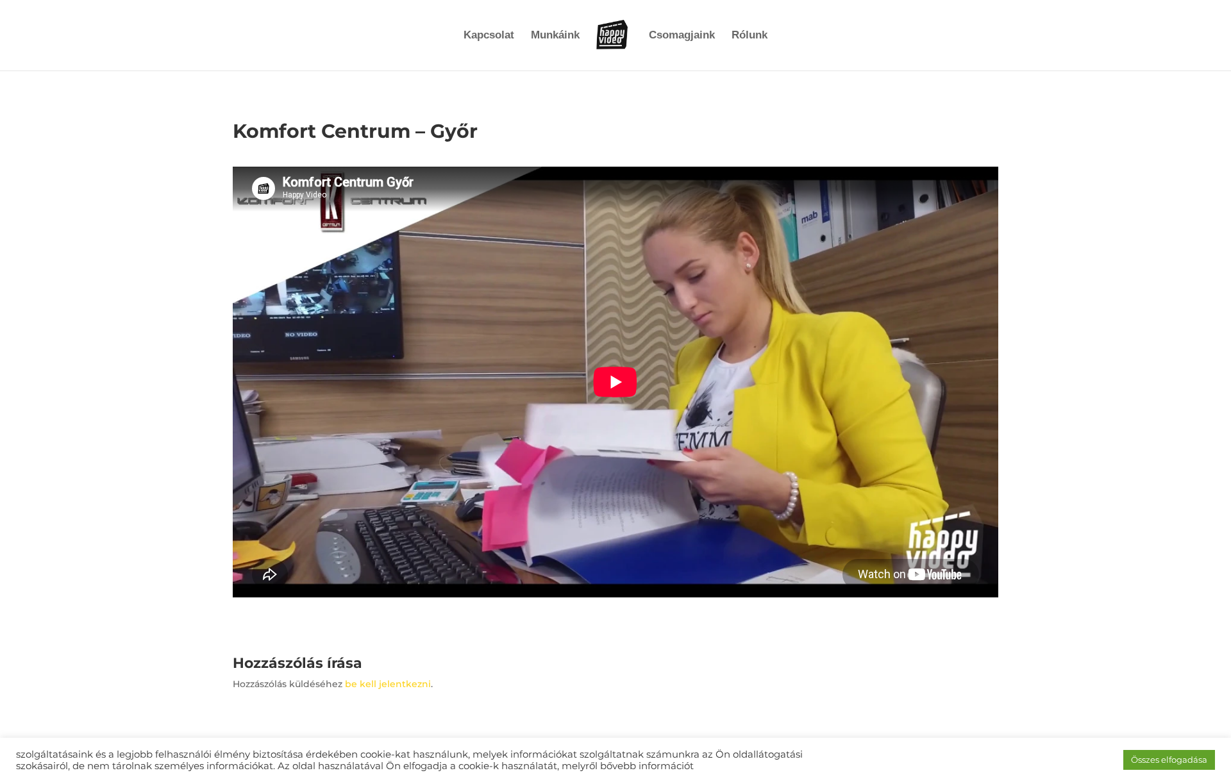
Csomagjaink (682, 36)
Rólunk (749, 36)
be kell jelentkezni (388, 684)
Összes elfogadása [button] (1169, 759)
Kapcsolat (489, 36)
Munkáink (555, 36)
